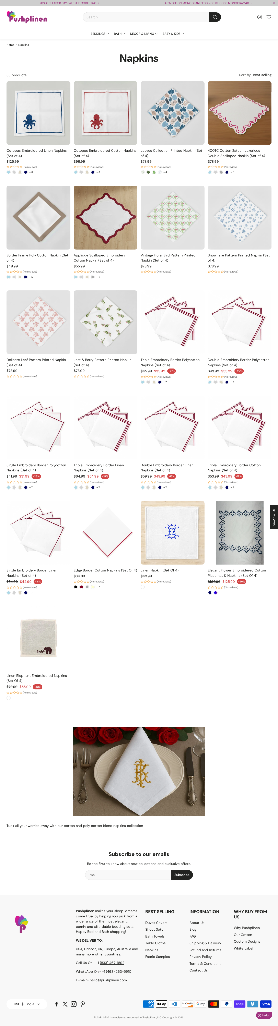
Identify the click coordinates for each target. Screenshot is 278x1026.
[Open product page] (38, 113)
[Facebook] (56, 1004)
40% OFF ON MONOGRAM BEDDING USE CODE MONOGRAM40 (207, 3)
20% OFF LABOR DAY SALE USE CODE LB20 (67, 3)
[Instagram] (74, 1004)
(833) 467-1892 (112, 963)
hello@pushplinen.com (108, 980)
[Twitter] (65, 1004)
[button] (152, 17)
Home (10, 45)
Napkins (23, 45)
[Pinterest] (82, 1004)
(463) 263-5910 (118, 971)
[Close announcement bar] (274, 3)
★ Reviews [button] (274, 517)
